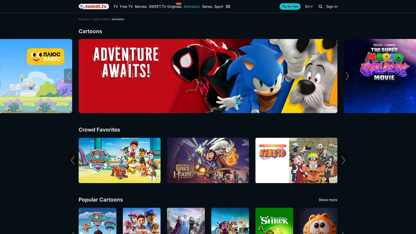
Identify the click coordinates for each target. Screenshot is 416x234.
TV (115, 6)
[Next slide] (347, 76)
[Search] (320, 6)
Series (207, 6)
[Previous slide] (69, 76)
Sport (218, 6)
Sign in (331, 6)
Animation (192, 6)
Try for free (290, 6)
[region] (208, 76)
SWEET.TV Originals (165, 6)
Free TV (126, 6)
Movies (141, 6)
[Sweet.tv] (94, 6)
